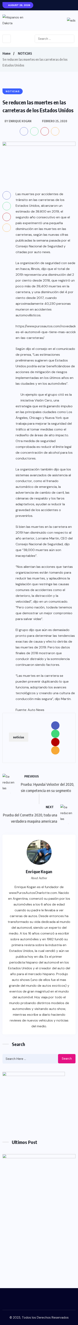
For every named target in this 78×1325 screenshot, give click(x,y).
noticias (18, 737)
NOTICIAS (25, 53)
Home (6, 53)
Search (67, 1059)
